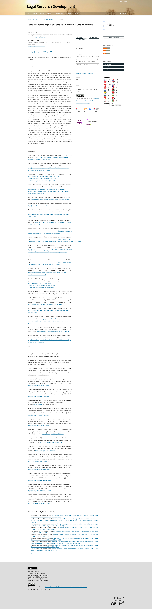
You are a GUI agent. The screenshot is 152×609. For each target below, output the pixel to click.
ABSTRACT (95, 37)
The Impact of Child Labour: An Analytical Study (72, 527)
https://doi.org (38, 404)
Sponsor (68, 13)
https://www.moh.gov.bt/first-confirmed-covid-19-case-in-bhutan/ (50, 199)
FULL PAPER (81, 40)
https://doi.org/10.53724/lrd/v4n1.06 (46, 450)
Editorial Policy (59, 13)
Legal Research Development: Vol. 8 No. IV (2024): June (51, 526)
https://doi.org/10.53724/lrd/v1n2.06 (38, 385)
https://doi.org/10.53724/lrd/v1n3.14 (53, 434)
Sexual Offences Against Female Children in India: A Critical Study (73, 548)
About (49, 13)
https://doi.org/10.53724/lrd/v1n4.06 (38, 425)
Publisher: (32, 568)
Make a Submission (114, 37)
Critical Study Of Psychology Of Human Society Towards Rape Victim (73, 538)
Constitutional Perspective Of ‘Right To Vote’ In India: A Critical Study (73, 545)
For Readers (107, 64)
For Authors (107, 67)
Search (124, 13)
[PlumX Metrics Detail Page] (79, 122)
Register (120, 1)
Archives (42, 13)
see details (95, 125)
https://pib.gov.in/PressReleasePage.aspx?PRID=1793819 (53, 331)
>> (31, 553)
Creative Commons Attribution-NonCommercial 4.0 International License (87, 101)
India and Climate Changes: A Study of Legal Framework (70, 534)
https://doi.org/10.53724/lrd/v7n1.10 (38, 461)
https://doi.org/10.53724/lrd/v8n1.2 (41, 52)
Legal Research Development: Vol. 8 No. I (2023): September (63, 543)
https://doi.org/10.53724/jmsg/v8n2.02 (39, 480)
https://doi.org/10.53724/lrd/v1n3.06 (38, 396)
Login (125, 1)
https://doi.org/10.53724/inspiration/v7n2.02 (41, 469)
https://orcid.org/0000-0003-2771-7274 (36, 46)
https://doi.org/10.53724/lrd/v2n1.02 (38, 415)
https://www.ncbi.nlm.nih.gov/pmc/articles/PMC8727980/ (45, 304)
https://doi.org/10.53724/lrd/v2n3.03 (51, 442)
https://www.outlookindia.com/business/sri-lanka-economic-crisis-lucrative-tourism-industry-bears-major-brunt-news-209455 (50, 321)
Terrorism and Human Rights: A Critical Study (66, 531)
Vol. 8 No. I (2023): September (48, 19)
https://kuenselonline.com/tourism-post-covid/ (42, 206)
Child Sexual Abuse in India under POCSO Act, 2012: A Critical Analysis (73, 515)
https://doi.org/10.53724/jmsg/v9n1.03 (39, 503)
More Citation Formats (83, 64)
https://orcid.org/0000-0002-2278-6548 (37, 37)
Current (34, 13)
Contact (76, 13)
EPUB (80, 37)
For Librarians (108, 70)
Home (27, 13)
